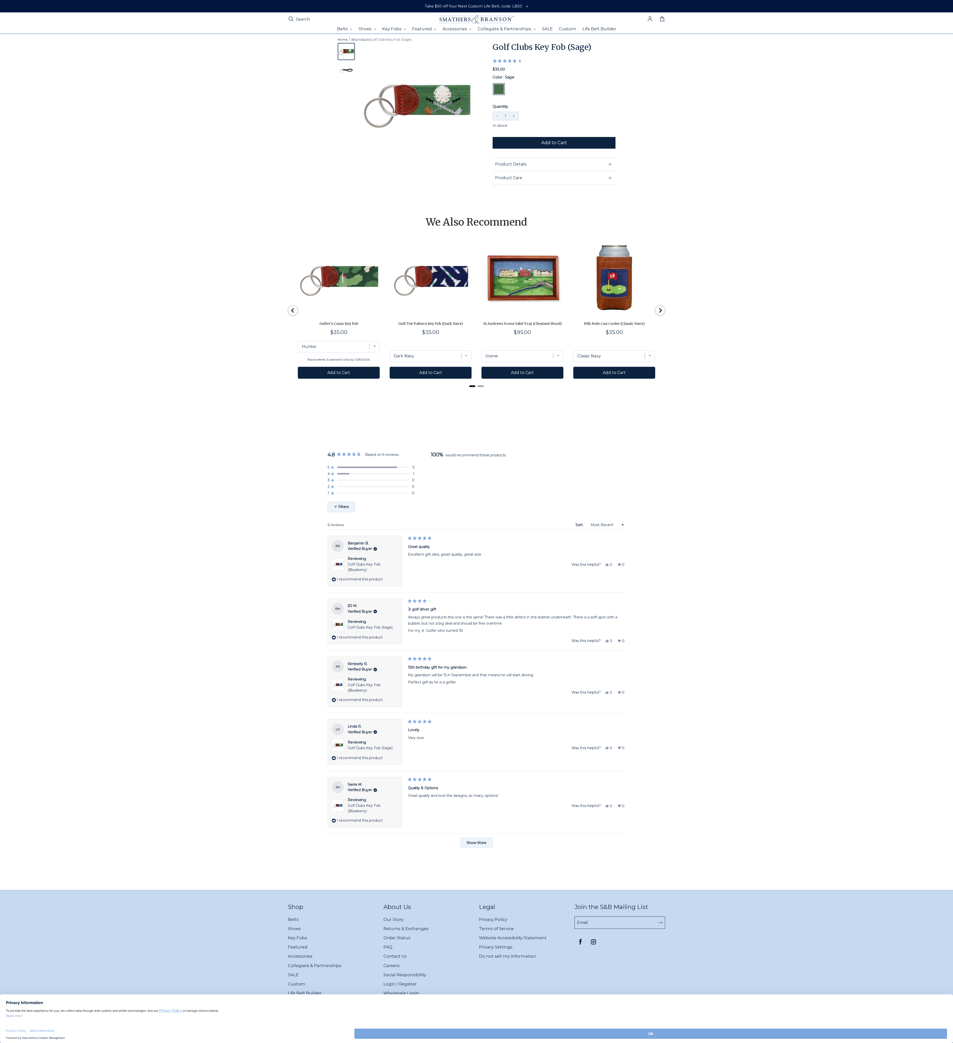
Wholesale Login (401, 993)
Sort (580, 525)
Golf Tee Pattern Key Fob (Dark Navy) (430, 323)
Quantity (500, 106)
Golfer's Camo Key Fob (338, 323)
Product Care (508, 177)
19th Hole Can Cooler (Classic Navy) (614, 323)
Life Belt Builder (305, 993)
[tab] (472, 386)
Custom (296, 983)
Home (342, 39)
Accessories (300, 956)
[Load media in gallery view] (346, 51)
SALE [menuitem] (547, 28)
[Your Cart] (662, 19)
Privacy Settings (495, 946)
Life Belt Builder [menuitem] (599, 28)
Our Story (393, 919)
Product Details (510, 164)
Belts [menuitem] (343, 28)
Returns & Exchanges (406, 928)
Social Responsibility (404, 974)
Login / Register (400, 983)
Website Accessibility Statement (512, 937)
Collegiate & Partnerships (314, 965)
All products (360, 39)
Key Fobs (297, 937)
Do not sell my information (507, 956)
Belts (293, 919)
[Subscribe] (660, 922)
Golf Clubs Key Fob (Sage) (370, 627)
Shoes (294, 928)
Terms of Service (496, 928)
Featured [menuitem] (422, 28)
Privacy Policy (493, 919)
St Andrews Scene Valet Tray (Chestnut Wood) (522, 323)
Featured (297, 946)
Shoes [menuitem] (366, 28)
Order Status (396, 937)
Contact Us (395, 956)
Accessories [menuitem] (455, 28)
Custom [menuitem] (567, 28)
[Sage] (499, 89)
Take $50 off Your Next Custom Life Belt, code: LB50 (473, 6)
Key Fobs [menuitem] (392, 28)
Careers (391, 965)
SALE (293, 974)
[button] (507, 61)
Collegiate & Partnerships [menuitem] (505, 28)
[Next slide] (660, 310)
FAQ (387, 946)
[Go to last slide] (293, 310)
